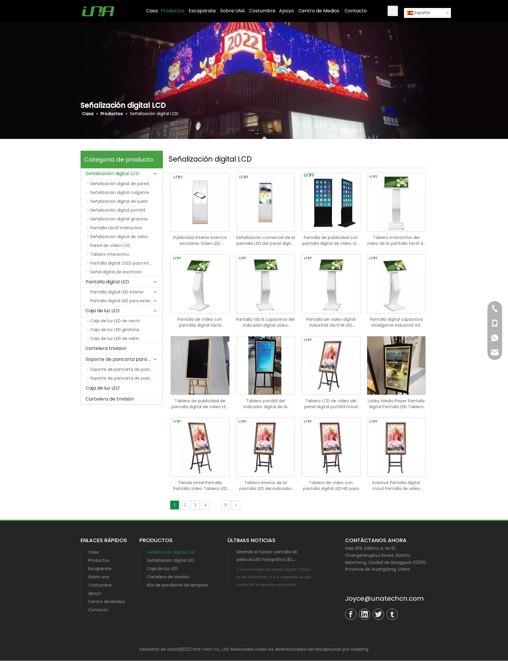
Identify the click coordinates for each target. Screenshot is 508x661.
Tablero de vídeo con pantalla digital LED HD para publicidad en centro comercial (331, 485)
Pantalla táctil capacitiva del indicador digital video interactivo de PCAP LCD (265, 322)
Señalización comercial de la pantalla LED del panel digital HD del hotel (265, 240)
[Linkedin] (364, 614)
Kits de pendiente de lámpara (177, 585)
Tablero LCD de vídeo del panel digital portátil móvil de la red (330, 404)
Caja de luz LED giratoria (114, 330)
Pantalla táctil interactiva (116, 228)
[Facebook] (350, 614)
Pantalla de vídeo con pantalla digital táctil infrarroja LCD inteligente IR (200, 322)
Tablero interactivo (109, 254)
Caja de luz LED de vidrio (114, 338)
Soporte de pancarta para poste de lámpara (124, 359)
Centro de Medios (106, 601)
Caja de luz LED (103, 310)
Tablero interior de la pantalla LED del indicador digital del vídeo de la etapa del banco (265, 485)
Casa (93, 552)
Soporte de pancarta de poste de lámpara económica (126, 369)
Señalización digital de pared (119, 184)
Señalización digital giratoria (119, 219)
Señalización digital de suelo (119, 201)
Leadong (359, 649)
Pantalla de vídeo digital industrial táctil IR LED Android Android (330, 322)
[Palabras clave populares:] (392, 11)
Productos (98, 560)
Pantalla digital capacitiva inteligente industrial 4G (396, 322)
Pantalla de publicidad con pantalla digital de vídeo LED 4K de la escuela (331, 240)
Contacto (98, 610)
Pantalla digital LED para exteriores (125, 301)
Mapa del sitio (309, 649)
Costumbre (100, 585)
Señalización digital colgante (119, 192)
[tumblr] (392, 614)
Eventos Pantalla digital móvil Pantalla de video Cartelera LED (396, 485)
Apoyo (94, 593)
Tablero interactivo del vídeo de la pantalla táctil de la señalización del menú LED (396, 240)
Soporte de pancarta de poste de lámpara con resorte (126, 378)
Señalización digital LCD (112, 173)
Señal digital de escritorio (116, 272)
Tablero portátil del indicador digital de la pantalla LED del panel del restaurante (265, 404)
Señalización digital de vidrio (119, 237)
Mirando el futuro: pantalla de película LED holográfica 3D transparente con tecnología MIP (270, 559)
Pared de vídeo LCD (110, 245)
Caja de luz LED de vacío (115, 321)
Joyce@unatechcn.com (384, 598)
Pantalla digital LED (107, 281)
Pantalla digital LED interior (117, 292)
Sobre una (98, 577)
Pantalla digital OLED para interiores (126, 263)
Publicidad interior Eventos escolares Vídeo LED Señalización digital (200, 240)
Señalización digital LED (170, 560)
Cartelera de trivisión (110, 399)
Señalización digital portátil (117, 210)
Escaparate (99, 569)
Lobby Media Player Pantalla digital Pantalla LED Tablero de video (396, 404)
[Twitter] (378, 614)
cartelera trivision (106, 348)
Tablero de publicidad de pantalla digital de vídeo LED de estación (200, 404)
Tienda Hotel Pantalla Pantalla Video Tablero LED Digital (200, 485)
